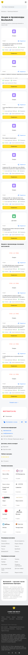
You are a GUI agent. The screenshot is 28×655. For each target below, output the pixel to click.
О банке (8, 617)
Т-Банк (2, 617)
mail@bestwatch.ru (8, 433)
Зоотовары (4, 564)
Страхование (4, 618)
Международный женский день (16, 627)
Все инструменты (19, 541)
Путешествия (19, 618)
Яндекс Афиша (19, 543)
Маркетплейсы (19, 572)
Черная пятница (5, 630)
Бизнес (13, 617)
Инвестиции (20, 617)
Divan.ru (17, 546)
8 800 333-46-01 (14, 612)
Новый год (18, 628)
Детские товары (19, 568)
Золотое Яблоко (5, 543)
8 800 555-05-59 (7, 430)
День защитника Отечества (7, 628)
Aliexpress (3, 541)
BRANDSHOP (4, 551)
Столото (17, 551)
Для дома (3, 559)
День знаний (4, 627)
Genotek (3, 546)
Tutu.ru (3, 549)
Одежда (3, 561)
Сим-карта (11, 618)
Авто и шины (4, 572)
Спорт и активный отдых (6, 569)
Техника (17, 559)
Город (2, 620)
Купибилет (17, 549)
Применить (14, 53)
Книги (16, 561)
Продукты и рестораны (18, 565)
